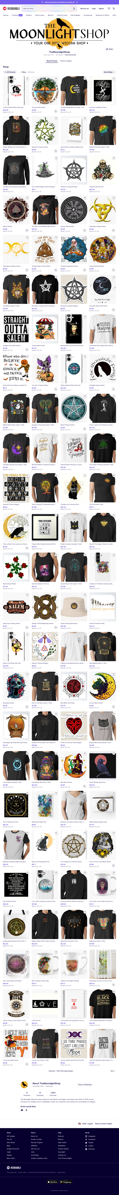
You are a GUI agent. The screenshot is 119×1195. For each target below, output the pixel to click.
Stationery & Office (102, 15)
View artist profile (70, 55)
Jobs (32, 1152)
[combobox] (49, 8)
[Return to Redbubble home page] (11, 8)
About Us (34, 1136)
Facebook (91, 1139)
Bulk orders (11, 1158)
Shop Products (52, 61)
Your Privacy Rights (65, 1158)
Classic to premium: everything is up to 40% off (59, 2)
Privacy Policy (22, 1172)
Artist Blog (34, 1155)
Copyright (61, 1152)
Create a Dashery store (39, 1158)
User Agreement (12, 1172)
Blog (8, 1146)
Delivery (61, 1136)
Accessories (88, 15)
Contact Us (62, 1155)
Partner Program (37, 1142)
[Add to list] (27, 78)
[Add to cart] (55, 111)
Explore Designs (66, 61)
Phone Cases (39, 15)
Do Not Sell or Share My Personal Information (42, 1172)
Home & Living (62, 15)
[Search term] (74, 8)
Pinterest (91, 1149)
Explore (5, 15)
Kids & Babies (75, 15)
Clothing (17, 15)
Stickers (29, 15)
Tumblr (90, 1146)
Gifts (114, 15)
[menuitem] (5, 15)
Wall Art (50, 15)
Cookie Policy (61, 1172)
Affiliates (34, 1146)
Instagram (91, 1136)
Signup (9, 1155)
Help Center (62, 1142)
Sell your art (35, 1149)
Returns (60, 1139)
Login (9, 1152)
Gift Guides (11, 1136)
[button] (59, 2)
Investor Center (36, 1139)
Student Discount (13, 1149)
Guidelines (61, 1146)
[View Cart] (114, 8)
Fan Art (9, 1139)
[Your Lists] (109, 8)
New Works (11, 1142)
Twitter (90, 1142)
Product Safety (63, 1149)
